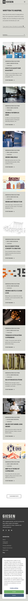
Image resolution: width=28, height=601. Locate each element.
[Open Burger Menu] (24, 2)
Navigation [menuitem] (6, 536)
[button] (14, 496)
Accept (14, 591)
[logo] (9, 517)
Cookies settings (14, 588)
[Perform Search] (23, 26)
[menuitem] (4, 539)
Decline (14, 595)
